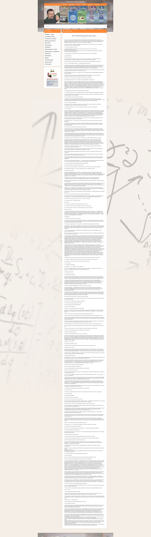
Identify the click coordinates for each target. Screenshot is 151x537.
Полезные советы (50, 36)
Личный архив (49, 60)
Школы (90, 4)
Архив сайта (48, 62)
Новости (65, 4)
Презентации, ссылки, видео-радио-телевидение (52, 50)
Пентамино (48, 64)
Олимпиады (48, 45)
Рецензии (47, 47)
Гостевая (97, 4)
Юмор (46, 57)
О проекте (48, 53)
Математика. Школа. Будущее (75, 1)
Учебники (71, 4)
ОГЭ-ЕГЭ (47, 43)
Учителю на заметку (50, 38)
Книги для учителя (50, 40)
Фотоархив (48, 55)
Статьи (78, 4)
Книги (84, 4)
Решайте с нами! (49, 34)
